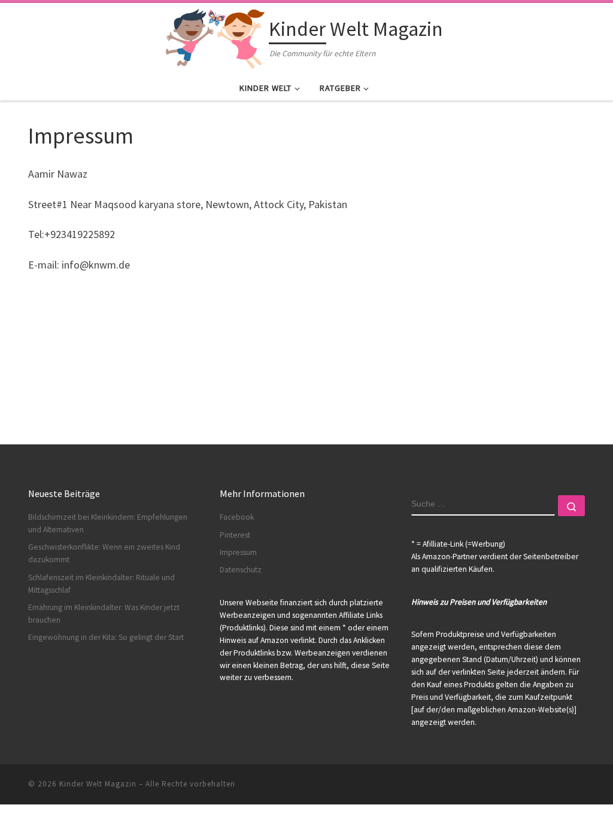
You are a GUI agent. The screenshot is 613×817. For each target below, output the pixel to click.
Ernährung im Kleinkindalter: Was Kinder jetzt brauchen (104, 613)
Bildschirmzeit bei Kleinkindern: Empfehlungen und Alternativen (107, 523)
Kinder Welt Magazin (97, 784)
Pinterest (235, 535)
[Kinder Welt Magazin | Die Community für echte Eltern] (215, 37)
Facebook (237, 517)
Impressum (238, 552)
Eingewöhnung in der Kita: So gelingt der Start (106, 637)
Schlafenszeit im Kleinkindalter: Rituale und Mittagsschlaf (101, 583)
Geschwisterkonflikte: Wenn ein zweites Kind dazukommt (104, 553)
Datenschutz (241, 570)
